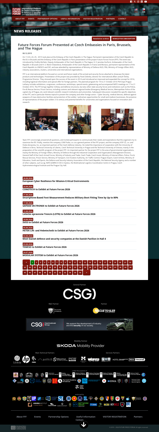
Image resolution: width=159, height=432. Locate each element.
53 (65, 272)
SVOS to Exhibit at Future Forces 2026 (43, 222)
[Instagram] (138, 1)
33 (75, 267)
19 (115, 262)
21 (125, 262)
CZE (143, 12)
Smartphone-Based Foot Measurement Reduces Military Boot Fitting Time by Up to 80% (70, 197)
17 (105, 262)
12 (80, 262)
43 (125, 267)
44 (130, 267)
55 (75, 272)
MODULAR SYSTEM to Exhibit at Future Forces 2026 (50, 255)
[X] (135, 1)
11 (75, 262)
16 (100, 262)
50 (50, 272)
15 (95, 262)
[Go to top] (149, 425)
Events (31, 19)
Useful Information (70, 19)
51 (55, 272)
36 (90, 267)
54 (70, 272)
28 (50, 267)
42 (120, 267)
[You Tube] (145, 1)
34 (80, 267)
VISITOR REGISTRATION (93, 19)
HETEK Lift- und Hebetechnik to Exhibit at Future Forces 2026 (56, 230)
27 (45, 267)
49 (45, 272)
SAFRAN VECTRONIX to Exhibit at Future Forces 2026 (51, 206)
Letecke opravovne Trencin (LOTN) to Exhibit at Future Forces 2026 (59, 214)
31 (65, 267)
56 (80, 272)
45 (25, 272)
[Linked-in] (142, 1)
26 (40, 267)
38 (100, 267)
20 (120, 262)
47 (35, 272)
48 (40, 272)
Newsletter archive (101, 39)
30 (60, 267)
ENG (136, 12)
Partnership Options (47, 19)
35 (85, 267)
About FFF (20, 19)
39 (105, 267)
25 (35, 267)
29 (55, 267)
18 (110, 262)
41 (115, 267)
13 (85, 262)
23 (25, 267)
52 (60, 272)
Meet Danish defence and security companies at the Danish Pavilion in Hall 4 (64, 239)
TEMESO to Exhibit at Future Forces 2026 (45, 247)
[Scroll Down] (84, 425)
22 (130, 262)
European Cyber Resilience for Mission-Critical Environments (56, 181)
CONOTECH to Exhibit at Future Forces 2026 (46, 189)
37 (95, 267)
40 (110, 267)
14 (90, 262)
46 (30, 272)
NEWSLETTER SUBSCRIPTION (124, 39)
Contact (122, 19)
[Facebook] (131, 1)
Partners (110, 19)
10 (70, 262)
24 (30, 267)
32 (70, 267)
